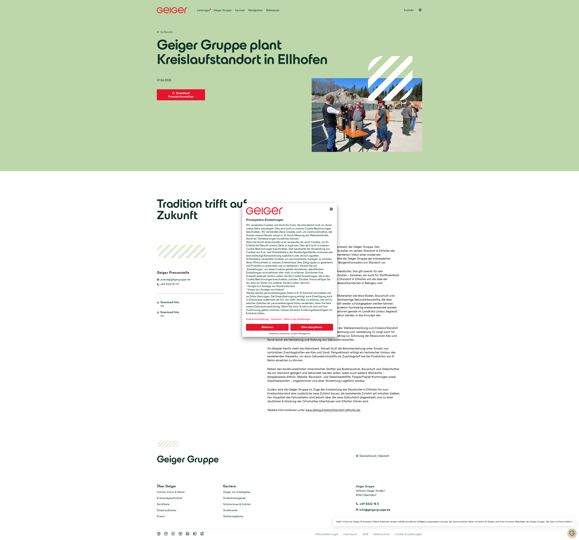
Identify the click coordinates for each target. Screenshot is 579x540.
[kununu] (195, 534)
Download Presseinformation (181, 94)
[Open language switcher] (420, 9)
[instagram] (166, 534)
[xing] (181, 534)
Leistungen (203, 10)
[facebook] (159, 534)
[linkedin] (188, 534)
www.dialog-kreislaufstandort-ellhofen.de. (333, 410)
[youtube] (173, 534)
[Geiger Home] (172, 10)
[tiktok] (202, 534)
